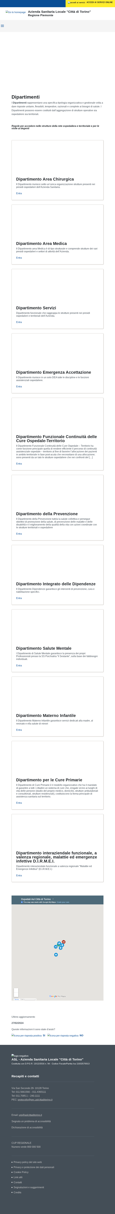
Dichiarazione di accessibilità (27, 1127)
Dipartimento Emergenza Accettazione (53, 372)
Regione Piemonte (40, 15)
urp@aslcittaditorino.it (30, 1115)
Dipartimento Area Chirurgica (45, 179)
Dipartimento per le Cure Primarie (49, 780)
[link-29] (41, 625)
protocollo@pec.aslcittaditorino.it (35, 1099)
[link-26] (41, 561)
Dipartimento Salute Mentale (43, 648)
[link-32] (41, 692)
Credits (17, 1192)
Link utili (18, 1177)
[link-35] (41, 757)
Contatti (18, 1182)
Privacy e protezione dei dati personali (34, 1167)
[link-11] (41, 220)
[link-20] (41, 414)
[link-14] (41, 285)
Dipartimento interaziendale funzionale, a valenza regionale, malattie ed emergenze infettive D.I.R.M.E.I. (56, 857)
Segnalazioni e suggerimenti (29, 1187)
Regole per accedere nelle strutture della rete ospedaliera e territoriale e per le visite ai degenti (55, 127)
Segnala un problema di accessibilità (31, 1121)
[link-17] (41, 349)
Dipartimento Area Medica (41, 243)
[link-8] (41, 156)
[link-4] (16, 12)
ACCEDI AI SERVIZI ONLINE (99, 2)
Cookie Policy (21, 1172)
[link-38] (41, 830)
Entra (19, 193)
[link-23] (41, 491)
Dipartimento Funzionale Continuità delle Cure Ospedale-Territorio (56, 438)
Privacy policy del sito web (28, 1162)
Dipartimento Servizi (36, 308)
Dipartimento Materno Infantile (46, 715)
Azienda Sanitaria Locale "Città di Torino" (59, 11)
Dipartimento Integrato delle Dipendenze (56, 584)
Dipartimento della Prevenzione (47, 514)
